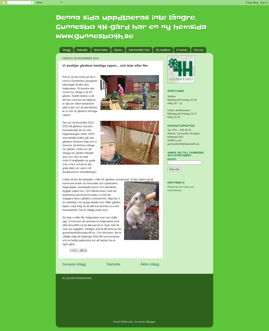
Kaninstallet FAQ (139, 50)
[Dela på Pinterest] (85, 250)
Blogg (66, 50)
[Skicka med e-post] (71, 250)
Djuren (118, 50)
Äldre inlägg (150, 264)
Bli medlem (163, 50)
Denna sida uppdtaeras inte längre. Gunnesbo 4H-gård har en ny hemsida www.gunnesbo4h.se (131, 27)
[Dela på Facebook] (82, 250)
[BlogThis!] (75, 250)
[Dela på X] (78, 250)
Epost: (172, 159)
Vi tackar (181, 50)
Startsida (113, 264)
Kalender (82, 50)
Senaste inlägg (74, 264)
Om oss (198, 50)
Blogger (150, 321)
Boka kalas (101, 50)
